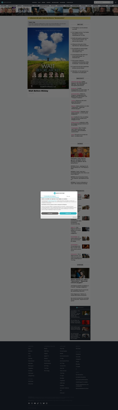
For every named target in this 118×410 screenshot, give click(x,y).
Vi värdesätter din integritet (50, 196)
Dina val (68, 196)
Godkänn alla (68, 213)
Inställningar (50, 213)
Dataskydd (75, 217)
